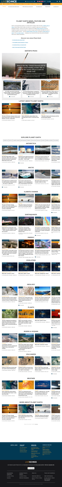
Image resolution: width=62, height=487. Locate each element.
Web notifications (48, 475)
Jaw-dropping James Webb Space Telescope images (35, 448)
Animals (6, 4)
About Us (34, 473)
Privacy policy (10, 475)
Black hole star (47, 6)
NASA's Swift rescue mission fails (28, 6)
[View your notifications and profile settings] (57, 1)
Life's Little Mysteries (23, 447)
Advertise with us (36, 475)
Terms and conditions (49, 473)
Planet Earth (25, 4)
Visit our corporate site (49, 464)
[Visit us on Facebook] (34, 1)
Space (30, 4)
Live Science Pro (56, 6)
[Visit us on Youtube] (39, 1)
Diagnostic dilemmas (23, 450)
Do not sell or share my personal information (49, 479)
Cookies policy (23, 475)
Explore (40, 4)
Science (20, 4)
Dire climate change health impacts (13, 6)
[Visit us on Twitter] (36, 1)
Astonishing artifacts (23, 451)
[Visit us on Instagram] (37, 1)
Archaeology (11, 4)
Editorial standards (24, 477)
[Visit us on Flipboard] (41, 1)
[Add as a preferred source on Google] (31, 468)
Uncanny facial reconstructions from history (34, 456)
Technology (35, 4)
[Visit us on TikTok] (42, 1)
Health (16, 4)
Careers (9, 477)
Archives (36, 424)
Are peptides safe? (39, 6)
